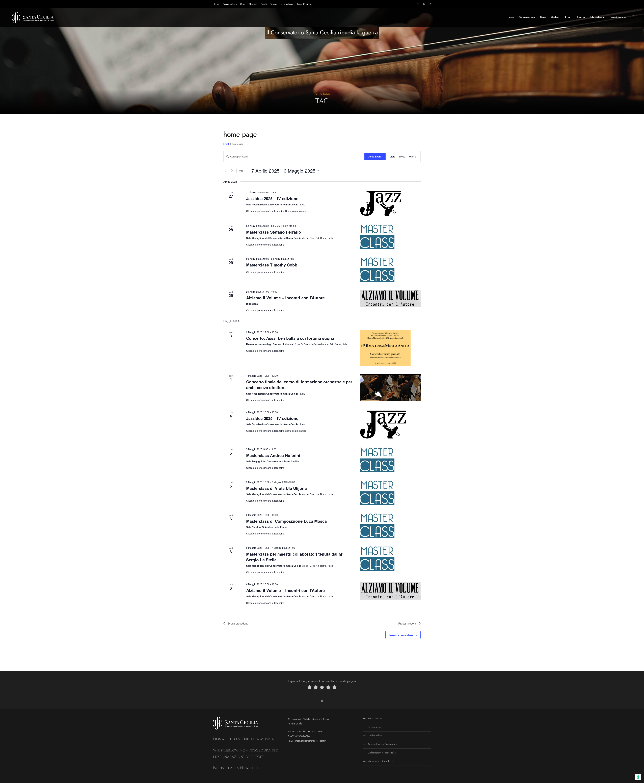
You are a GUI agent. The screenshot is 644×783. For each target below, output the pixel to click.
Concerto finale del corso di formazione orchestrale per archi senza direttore (299, 384)
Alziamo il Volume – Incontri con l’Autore (285, 298)
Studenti (253, 4)
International (287, 4)
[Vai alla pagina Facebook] (418, 4)
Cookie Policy (375, 735)
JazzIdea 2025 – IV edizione (272, 198)
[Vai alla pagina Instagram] (430, 4)
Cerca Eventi (375, 156)
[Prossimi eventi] (232, 171)
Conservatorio (230, 4)
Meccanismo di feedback (380, 761)
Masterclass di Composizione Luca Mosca (286, 521)
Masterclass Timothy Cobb (271, 265)
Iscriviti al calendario (401, 635)
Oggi (241, 170)
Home (216, 4)
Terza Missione (304, 4)
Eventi (264, 4)
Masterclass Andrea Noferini (273, 455)
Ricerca (274, 4)
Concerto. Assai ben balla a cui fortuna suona (290, 338)
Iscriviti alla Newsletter (238, 768)
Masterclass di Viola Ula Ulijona (276, 488)
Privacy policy (374, 727)
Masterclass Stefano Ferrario (273, 232)
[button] (633, 16)
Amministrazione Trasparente (382, 744)
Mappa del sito (375, 718)
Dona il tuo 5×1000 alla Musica (243, 739)
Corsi (242, 4)
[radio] (309, 688)
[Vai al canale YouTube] (424, 4)
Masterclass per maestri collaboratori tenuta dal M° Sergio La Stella (295, 556)
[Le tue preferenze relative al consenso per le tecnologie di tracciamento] (638, 777)
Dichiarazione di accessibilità (382, 752)
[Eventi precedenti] (225, 171)
